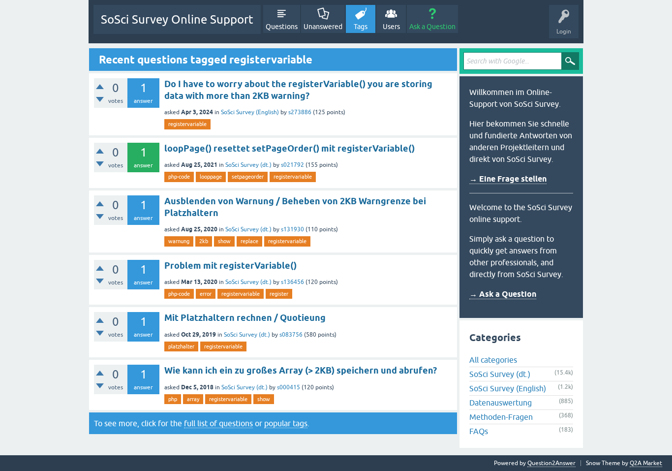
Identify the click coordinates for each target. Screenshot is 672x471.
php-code (179, 177)
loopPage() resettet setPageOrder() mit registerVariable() (289, 148)
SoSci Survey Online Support (177, 19)
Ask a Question (432, 27)
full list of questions (218, 423)
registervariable (187, 124)
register (279, 294)
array (193, 399)
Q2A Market (646, 463)
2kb (203, 241)
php (172, 399)
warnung (178, 241)
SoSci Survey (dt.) (248, 164)
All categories (493, 359)
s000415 (288, 387)
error (206, 294)
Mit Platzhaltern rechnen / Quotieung (245, 318)
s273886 (299, 112)
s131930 (292, 229)
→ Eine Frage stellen (508, 179)
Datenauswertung (500, 402)
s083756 (291, 334)
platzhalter (181, 346)
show (224, 241)
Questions (282, 27)
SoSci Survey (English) (250, 112)
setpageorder (248, 177)
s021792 (292, 164)
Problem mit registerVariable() (230, 265)
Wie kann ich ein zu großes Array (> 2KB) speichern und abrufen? (300, 370)
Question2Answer (551, 463)
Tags (360, 27)
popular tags (285, 423)
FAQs (478, 431)
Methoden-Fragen (501, 416)
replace (249, 241)
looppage (211, 177)
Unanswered (323, 27)
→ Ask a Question (502, 294)
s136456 (292, 282)
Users (391, 27)
